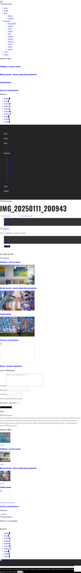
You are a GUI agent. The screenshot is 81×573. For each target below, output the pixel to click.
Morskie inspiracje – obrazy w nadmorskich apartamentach (18, 74)
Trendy (10, 47)
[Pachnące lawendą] (17, 310)
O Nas (6, 52)
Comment (3, 386)
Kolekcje (10, 36)
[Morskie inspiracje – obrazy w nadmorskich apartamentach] (17, 284)
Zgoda (20, 572)
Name (2, 390)
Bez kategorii (12, 23)
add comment (24, 215)
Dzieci (10, 28)
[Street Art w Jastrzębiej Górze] (17, 336)
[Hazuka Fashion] (6, 4)
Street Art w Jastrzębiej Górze (9, 90)
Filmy (9, 34)
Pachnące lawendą (5, 82)
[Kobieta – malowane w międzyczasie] (17, 362)
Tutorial (10, 49)
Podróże (10, 39)
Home (5, 8)
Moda (5, 13)
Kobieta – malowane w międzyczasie (11, 366)
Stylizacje (11, 41)
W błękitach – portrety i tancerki (10, 66)
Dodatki (10, 26)
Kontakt (6, 54)
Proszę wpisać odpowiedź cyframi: (11, 399)
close (1, 1)
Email (2, 394)
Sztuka (6, 10)
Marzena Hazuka (6, 215)
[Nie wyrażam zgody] (23, 572)
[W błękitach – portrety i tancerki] (4, 258)
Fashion (10, 31)
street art (7, 111)
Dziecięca (11, 18)
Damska (10, 16)
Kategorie (7, 21)
